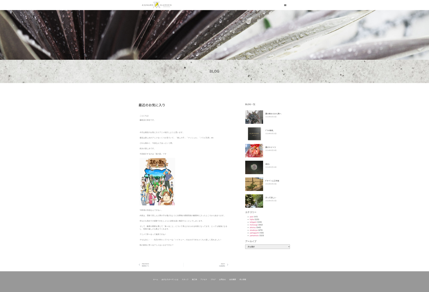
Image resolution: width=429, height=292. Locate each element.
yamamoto (254, 235)
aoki (251, 217)
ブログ (213, 279)
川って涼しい (270, 198)
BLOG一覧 (250, 104)
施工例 (194, 279)
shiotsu (253, 227)
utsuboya (254, 230)
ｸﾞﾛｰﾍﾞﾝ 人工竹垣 (272, 181)
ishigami (253, 222)
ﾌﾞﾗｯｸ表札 (269, 130)
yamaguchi (254, 233)
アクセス (203, 279)
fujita (252, 219)
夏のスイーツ (270, 147)
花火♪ (267, 164)
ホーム (155, 279)
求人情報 (242, 279)
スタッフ (185, 279)
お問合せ (222, 279)
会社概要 (232, 279)
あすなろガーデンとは (170, 279)
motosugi (254, 225)
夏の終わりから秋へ (274, 114)
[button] (285, 5)
